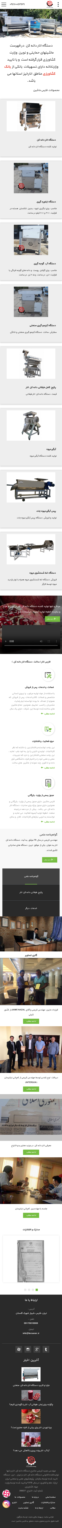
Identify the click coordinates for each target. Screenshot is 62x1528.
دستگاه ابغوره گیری (46, 202)
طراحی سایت (48, 1517)
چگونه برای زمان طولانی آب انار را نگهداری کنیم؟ (31, 1404)
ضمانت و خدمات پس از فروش (39, 687)
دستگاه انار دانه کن (46, 140)
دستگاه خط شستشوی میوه (42, 573)
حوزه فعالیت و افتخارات (43, 741)
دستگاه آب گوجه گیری (45, 264)
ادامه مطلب (50, 619)
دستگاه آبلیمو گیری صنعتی (42, 325)
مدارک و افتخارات (47, 1502)
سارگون (20, 1517)
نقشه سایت (23, 1508)
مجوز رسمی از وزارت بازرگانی (41, 795)
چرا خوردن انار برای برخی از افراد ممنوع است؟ (31, 1427)
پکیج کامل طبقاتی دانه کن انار (41, 387)
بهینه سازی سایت (35, 1517)
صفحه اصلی (50, 1497)
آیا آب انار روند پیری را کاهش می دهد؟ (31, 1450)
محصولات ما (19, 1497)
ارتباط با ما (39, 1508)
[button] (37, 1290)
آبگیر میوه (51, 449)
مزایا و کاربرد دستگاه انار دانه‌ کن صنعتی (31, 1385)
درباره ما (35, 1497)
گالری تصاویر (28, 1502)
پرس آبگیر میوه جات (46, 511)
